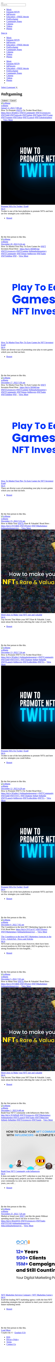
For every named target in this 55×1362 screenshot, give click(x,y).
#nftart (35, 659)
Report (9, 218)
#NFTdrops (22, 253)
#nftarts (4, 1120)
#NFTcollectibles (30, 662)
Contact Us (11, 1344)
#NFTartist (37, 115)
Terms (9, 1342)
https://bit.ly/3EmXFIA (10, 1221)
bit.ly (3, 209)
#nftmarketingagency (38, 251)
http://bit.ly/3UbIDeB (10, 1115)
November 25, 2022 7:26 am (13, 1214)
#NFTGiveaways (43, 113)
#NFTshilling (6, 256)
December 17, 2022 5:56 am (13, 382)
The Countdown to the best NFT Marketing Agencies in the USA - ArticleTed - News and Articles (26, 937)
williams (4, 105)
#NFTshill (5, 115)
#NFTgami (36, 1120)
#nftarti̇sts (12, 1120)
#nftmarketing (7, 1117)
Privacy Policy (12, 1339)
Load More (6, 1330)
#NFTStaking (26, 659)
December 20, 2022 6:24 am (13, 244)
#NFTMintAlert (42, 1117)
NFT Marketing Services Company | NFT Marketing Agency (27, 1295)
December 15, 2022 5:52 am (13, 521)
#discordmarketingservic (11, 1226)
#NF (15, 256)
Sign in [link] (4, 33)
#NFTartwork (16, 115)
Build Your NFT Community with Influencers (20, 1171)
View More (8, 120)
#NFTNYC (15, 659)
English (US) (20, 1332)
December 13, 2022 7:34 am (13, 652)
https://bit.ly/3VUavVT (26, 929)
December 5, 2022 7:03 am (12, 979)
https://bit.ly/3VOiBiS (10, 526)
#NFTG (41, 662)
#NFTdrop (17, 117)
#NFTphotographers (43, 117)
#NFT (43, 246)
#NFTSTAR (6, 1223)
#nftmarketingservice (10, 528)
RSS (8, 1337)
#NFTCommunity (27, 113)
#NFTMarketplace (39, 526)
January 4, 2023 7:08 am (11, 108)
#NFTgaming (7, 117)
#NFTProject (25, 526)
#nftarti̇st (42, 659)
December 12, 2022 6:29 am (13, 788)
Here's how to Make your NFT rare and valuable (21, 615)
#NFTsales (41, 253)
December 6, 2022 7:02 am (12, 925)
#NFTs (19, 110)
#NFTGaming (22, 251)
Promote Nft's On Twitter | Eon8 (14, 206)
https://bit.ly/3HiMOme (30, 249)
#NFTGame (47, 115)
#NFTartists (27, 115)
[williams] (27, 103)
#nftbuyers (31, 253)
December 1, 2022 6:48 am (12, 1110)
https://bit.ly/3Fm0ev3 (10, 113)
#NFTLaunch (28, 117)
